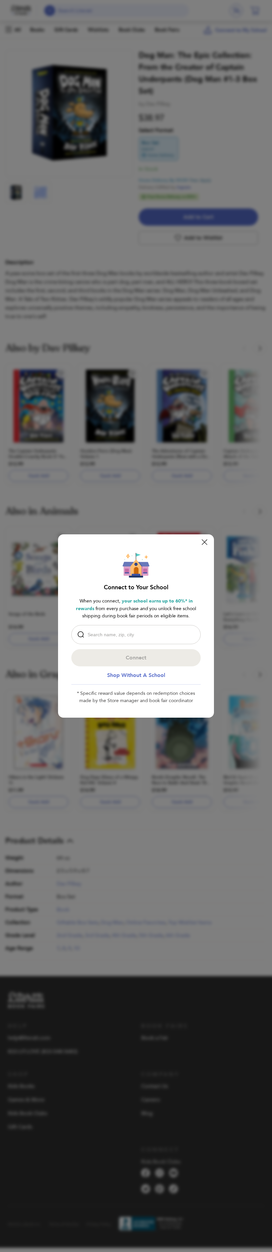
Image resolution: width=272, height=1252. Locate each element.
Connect (136, 657)
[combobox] (137, 634)
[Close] (204, 542)
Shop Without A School (136, 675)
